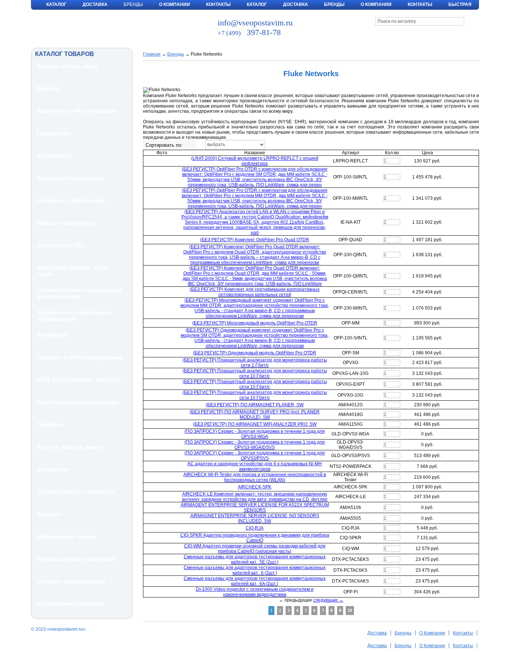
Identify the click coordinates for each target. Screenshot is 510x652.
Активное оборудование (70, 178)
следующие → (328, 600)
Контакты (218, 4)
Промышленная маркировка (76, 559)
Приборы (50, 424)
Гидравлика (53, 133)
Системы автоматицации (71, 581)
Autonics (48, 514)
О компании (376, 4)
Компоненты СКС (61, 245)
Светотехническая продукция (78, 402)
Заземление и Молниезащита (77, 111)
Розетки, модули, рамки (70, 447)
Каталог (56, 4)
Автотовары (54, 155)
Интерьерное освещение (71, 603)
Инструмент (53, 469)
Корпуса (48, 88)
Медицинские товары (66, 536)
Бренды (334, 4)
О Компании (174, 4)
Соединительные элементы (75, 491)
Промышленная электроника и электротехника (79, 293)
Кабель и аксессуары (66, 223)
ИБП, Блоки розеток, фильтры (79, 379)
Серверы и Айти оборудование (80, 357)
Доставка (95, 4)
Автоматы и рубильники (71, 200)
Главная (152, 54)
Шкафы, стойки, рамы (67, 66)
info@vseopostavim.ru (255, 22)
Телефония (52, 335)
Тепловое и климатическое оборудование (74, 315)
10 (350, 610)
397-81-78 (249, 32)
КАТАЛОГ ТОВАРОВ (64, 54)
